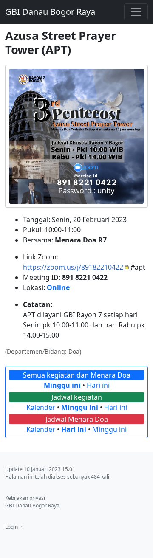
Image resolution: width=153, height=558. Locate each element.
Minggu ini (62, 385)
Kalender (40, 407)
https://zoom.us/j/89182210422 (73, 267)
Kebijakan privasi (25, 498)
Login (12, 526)
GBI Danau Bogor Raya (50, 11)
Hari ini (98, 385)
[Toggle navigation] (136, 11)
